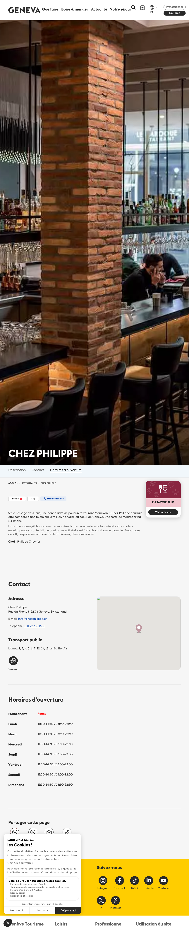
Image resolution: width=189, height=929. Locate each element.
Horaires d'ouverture (66, 470)
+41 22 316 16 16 (34, 626)
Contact (38, 470)
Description (17, 470)
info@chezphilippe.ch (32, 619)
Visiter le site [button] (163, 512)
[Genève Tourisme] (24, 10)
